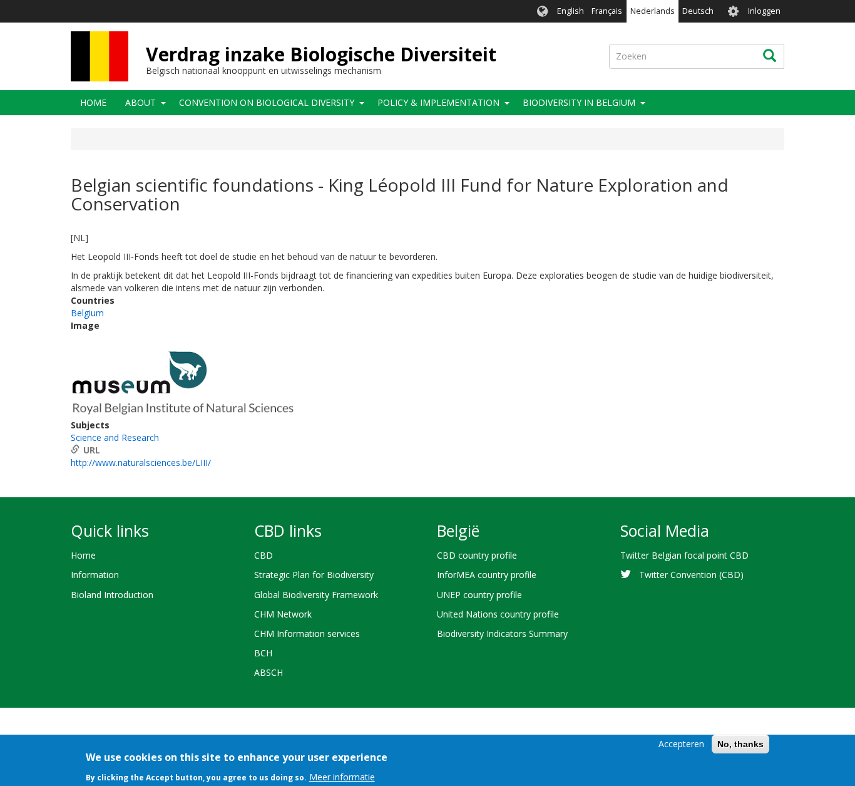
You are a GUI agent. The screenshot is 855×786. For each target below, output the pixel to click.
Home (93, 102)
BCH (263, 653)
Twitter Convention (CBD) (691, 575)
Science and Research (115, 437)
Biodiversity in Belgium (579, 102)
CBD (263, 555)
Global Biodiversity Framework (316, 595)
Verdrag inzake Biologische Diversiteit (321, 54)
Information (95, 575)
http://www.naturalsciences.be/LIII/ (141, 462)
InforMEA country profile (486, 575)
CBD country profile (477, 555)
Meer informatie (342, 776)
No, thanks (740, 744)
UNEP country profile (479, 595)
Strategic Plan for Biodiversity (314, 575)
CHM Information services (307, 633)
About (140, 102)
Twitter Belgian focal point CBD (684, 555)
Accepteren (681, 744)
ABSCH (268, 672)
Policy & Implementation (438, 102)
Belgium (87, 313)
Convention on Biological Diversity (266, 102)
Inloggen (764, 11)
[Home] (99, 56)
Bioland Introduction (112, 595)
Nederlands (652, 11)
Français (606, 11)
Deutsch (698, 11)
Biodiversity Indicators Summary (502, 633)
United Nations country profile (498, 614)
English (570, 11)
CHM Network (283, 614)
